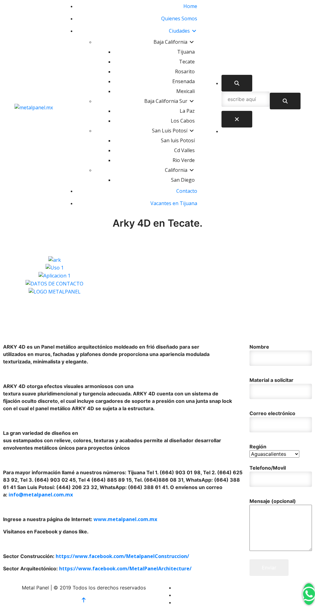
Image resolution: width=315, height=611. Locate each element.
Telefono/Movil (267, 468)
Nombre (259, 347)
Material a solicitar (271, 380)
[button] (157, 299)
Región (257, 446)
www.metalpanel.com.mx (125, 519)
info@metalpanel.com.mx (41, 494)
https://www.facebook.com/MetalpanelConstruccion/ (122, 556)
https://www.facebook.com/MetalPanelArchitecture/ (125, 568)
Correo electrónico (272, 413)
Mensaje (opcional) (272, 501)
